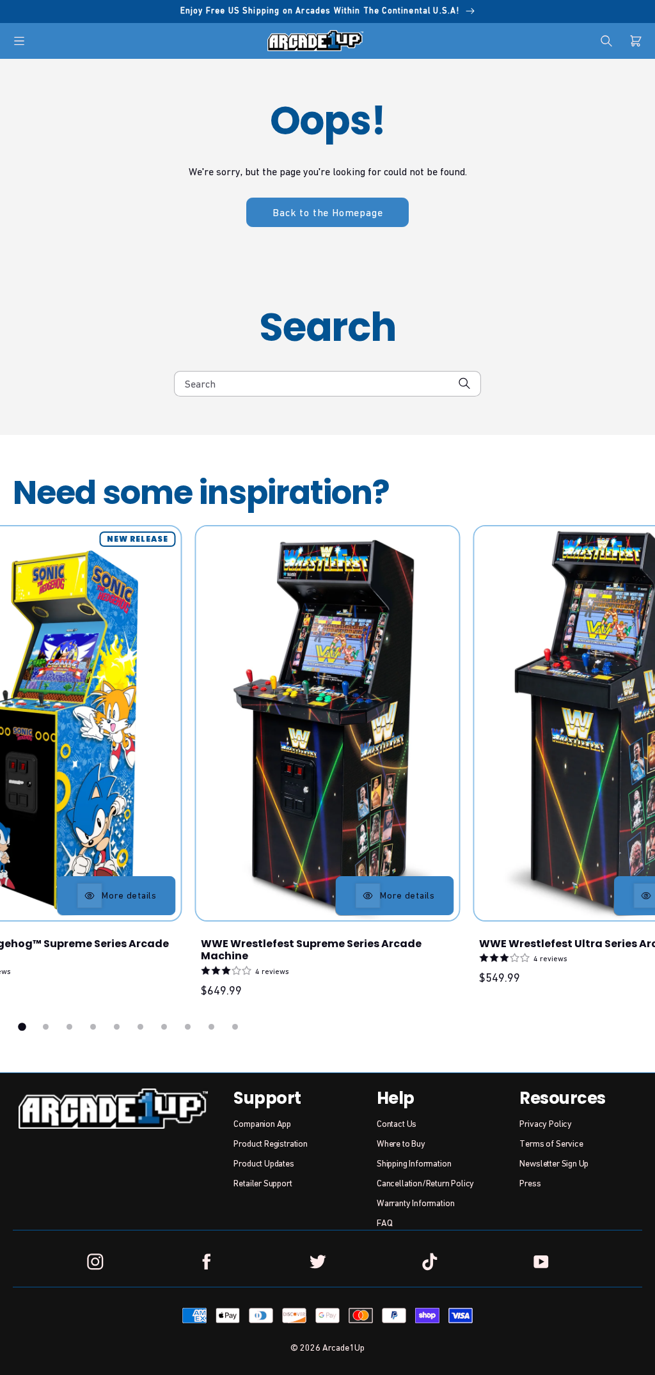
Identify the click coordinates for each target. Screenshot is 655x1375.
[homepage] (315, 40)
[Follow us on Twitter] (318, 1261)
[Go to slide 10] (235, 1026)
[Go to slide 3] (69, 1026)
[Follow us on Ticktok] (429, 1261)
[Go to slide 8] (188, 1026)
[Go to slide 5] (117, 1026)
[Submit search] (465, 383)
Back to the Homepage (327, 212)
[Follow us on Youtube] (541, 1261)
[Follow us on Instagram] (95, 1261)
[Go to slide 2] (46, 1026)
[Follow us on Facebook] (206, 1261)
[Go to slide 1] (22, 1026)
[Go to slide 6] (140, 1026)
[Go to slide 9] (211, 1026)
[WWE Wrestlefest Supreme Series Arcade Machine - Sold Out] (327, 723)
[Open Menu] (19, 40)
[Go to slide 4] (93, 1026)
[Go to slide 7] (164, 1026)
